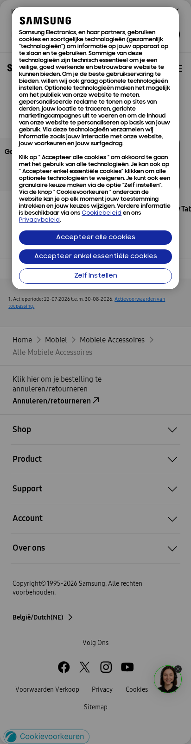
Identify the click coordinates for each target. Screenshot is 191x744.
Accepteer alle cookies (95, 237)
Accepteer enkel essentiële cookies (95, 256)
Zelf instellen (95, 276)
